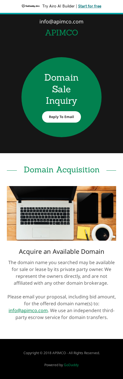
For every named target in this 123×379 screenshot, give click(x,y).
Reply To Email (61, 116)
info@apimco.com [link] (61, 21)
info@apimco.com (28, 310)
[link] (61, 33)
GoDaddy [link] (71, 364)
